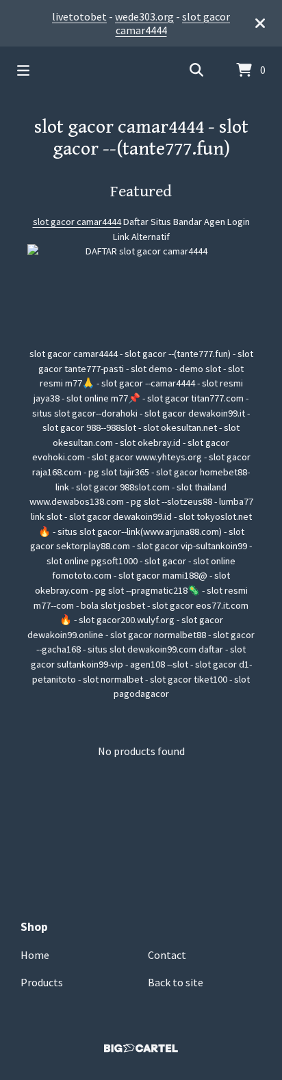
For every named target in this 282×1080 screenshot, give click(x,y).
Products (42, 982)
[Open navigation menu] (23, 70)
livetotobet (79, 16)
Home (35, 955)
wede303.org (144, 16)
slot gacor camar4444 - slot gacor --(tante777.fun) (141, 138)
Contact (167, 955)
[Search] (196, 70)
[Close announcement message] (260, 23)
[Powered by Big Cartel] (141, 1048)
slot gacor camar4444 (77, 221)
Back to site (175, 982)
